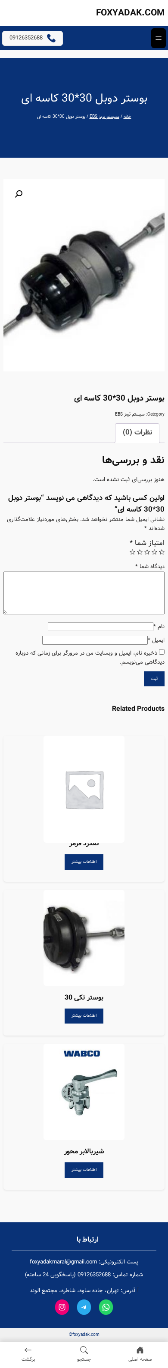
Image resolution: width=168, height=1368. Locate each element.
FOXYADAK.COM (130, 13)
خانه (127, 117)
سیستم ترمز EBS (104, 117)
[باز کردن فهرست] (158, 38)
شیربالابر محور (84, 1151)
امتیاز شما (147, 543)
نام (159, 626)
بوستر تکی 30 (84, 998)
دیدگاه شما (150, 566)
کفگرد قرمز (84, 843)
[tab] (137, 433)
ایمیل (156, 640)
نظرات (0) (137, 432)
